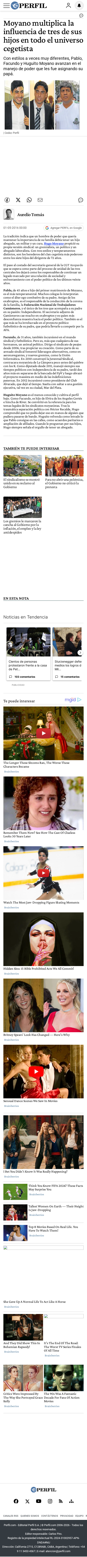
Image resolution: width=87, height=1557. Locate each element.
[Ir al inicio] (29, 5)
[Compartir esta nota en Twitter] (18, 200)
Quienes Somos (29, 1516)
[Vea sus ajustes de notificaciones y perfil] (79, 5)
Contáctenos (49, 1516)
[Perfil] (43, 1491)
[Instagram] (50, 1501)
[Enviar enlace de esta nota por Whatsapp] (29, 200)
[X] (27, 1501)
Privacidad (66, 1516)
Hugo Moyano (54, 243)
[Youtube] (38, 1501)
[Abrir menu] (6, 5)
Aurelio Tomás (30, 214)
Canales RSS (10, 1516)
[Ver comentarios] (80, 16)
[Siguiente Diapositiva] (80, 652)
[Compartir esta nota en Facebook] (7, 200)
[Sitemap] (71, 1502)
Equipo (79, 1516)
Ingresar (68, 5)
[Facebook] (16, 1501)
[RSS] (61, 1501)
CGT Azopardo (73, 265)
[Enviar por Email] (40, 200)
